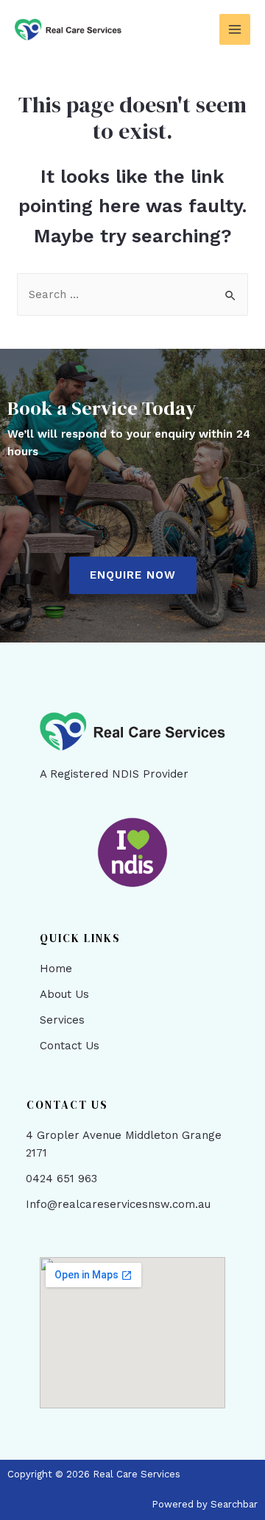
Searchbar (234, 1504)
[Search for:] (132, 294)
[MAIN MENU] (235, 30)
